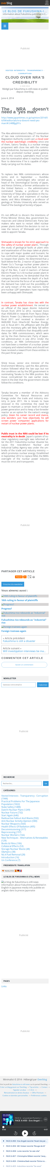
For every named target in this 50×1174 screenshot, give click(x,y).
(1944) (24, 797)
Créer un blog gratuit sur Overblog (13, 1087)
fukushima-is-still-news (21, 1084)
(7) (10, 860)
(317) (13, 829)
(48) (15, 848)
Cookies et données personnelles (15, 1095)
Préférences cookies (39, 1095)
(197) (11, 832)
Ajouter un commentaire (24, 665)
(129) (24, 839)
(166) (13, 834)
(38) (8, 851)
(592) (20, 818)
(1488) (11, 806)
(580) (19, 820)
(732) (12, 812)
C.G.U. (31, 1090)
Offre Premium (38, 1093)
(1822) (20, 803)
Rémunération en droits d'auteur (16, 1093)
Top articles (34, 1087)
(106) (11, 843)
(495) (18, 826)
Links (4, 986)
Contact (45, 1087)
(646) (10, 815)
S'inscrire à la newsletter (13, 584)
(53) (12, 846)
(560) (13, 823)
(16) (10, 857)
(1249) (15, 809)
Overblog (42, 1079)
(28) (13, 854)
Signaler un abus (20, 1090)
